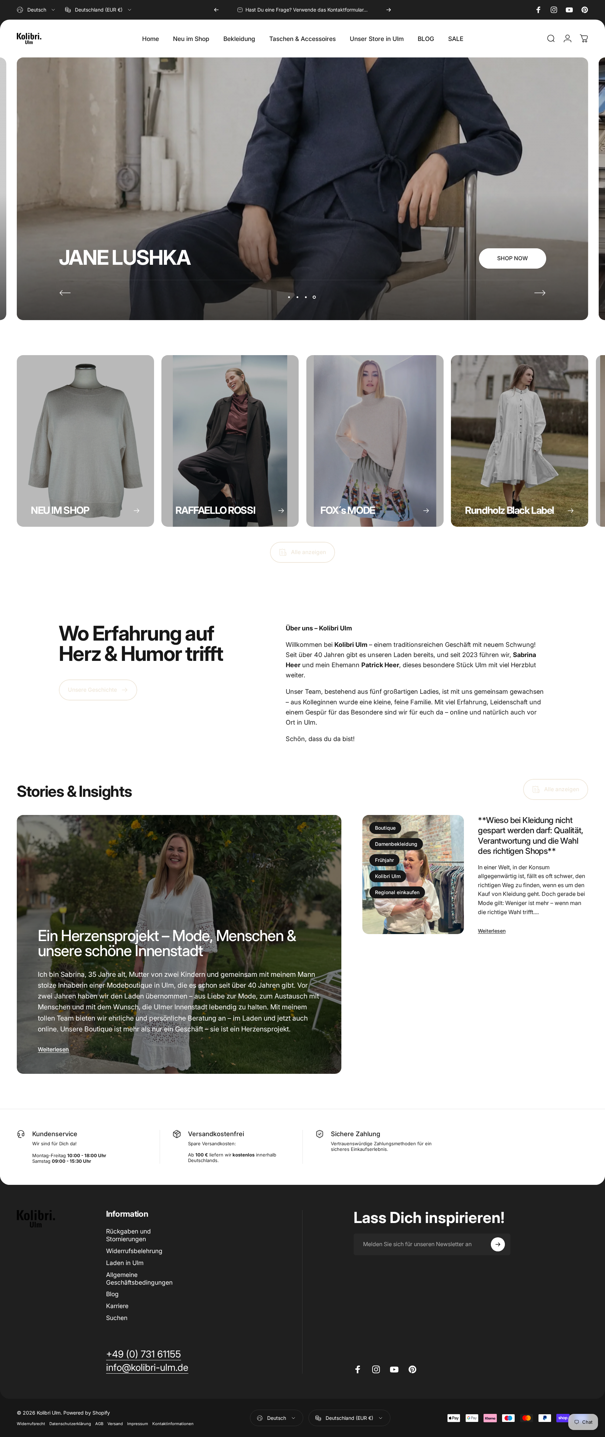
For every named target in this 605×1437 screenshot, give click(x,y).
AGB (99, 1423)
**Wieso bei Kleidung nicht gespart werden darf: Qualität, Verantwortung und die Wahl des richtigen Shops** (530, 835)
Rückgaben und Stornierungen (128, 1235)
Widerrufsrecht (31, 1423)
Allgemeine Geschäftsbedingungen (139, 1278)
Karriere (117, 1306)
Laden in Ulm (125, 1262)
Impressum (137, 1423)
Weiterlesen (53, 1049)
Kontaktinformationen (173, 1423)
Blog (112, 1294)
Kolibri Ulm (388, 876)
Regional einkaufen (397, 892)
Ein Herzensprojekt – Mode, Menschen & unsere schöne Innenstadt (167, 943)
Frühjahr (384, 860)
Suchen (116, 1317)
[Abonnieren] (498, 1244)
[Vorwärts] (388, 10)
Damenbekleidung (396, 844)
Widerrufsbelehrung (134, 1251)
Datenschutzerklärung (70, 1423)
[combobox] (36, 10)
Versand (115, 1423)
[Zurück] (216, 10)
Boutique (385, 828)
